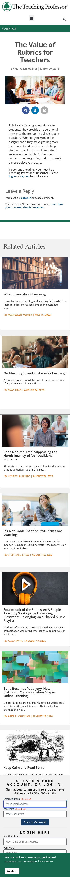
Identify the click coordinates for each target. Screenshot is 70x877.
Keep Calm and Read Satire (24, 767)
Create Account (35, 822)
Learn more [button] (45, 861)
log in (12, 176)
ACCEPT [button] (12, 870)
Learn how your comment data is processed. (34, 205)
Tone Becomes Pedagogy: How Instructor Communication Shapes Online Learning (30, 692)
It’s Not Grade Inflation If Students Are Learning (33, 533)
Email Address (11, 836)
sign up (24, 176)
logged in (25, 197)
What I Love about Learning (25, 294)
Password (8, 847)
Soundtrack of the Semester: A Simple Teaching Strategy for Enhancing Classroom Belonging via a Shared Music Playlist (34, 615)
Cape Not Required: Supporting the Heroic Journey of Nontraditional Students (30, 455)
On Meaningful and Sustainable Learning (34, 373)
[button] (31, 18)
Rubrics (9, 28)
